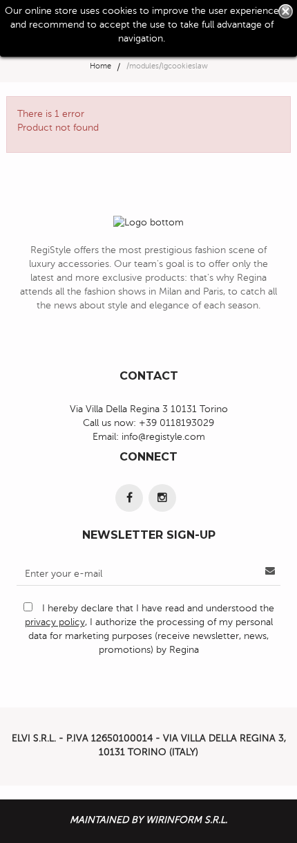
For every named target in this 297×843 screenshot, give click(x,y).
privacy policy (55, 622)
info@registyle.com (163, 437)
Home (100, 66)
